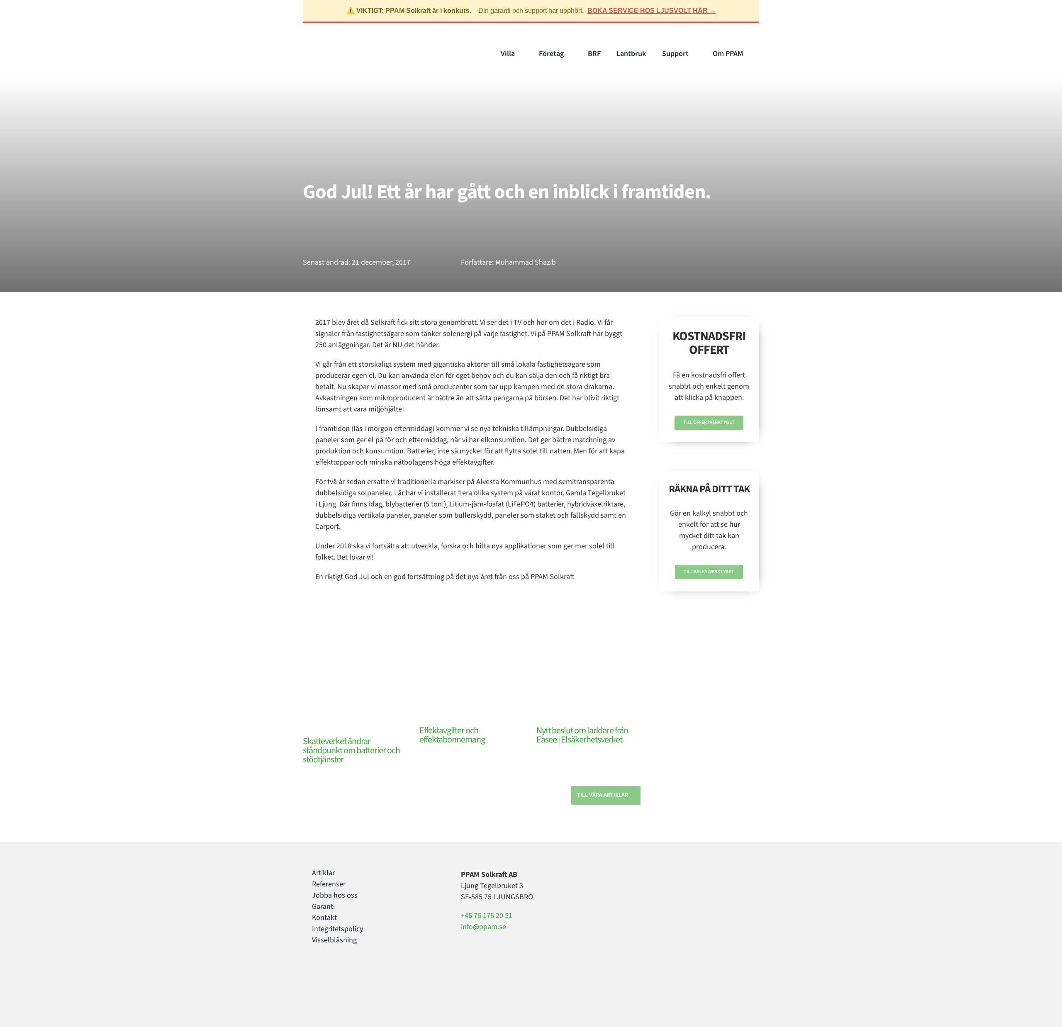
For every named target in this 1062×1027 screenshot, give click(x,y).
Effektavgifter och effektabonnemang (452, 735)
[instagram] (327, 974)
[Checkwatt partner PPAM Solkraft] (661, 903)
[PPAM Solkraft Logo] (339, 47)
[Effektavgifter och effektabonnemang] (471, 690)
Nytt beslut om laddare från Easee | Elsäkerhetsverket (582, 735)
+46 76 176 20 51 (486, 915)
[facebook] (314, 974)
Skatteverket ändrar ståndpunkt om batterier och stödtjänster (351, 750)
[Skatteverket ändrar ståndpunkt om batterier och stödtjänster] (355, 696)
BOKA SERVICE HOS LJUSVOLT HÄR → (651, 10)
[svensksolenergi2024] (663, 871)
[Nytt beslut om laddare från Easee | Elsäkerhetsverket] (588, 690)
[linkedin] (341, 974)
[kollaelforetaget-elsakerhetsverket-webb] (662, 941)
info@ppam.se (483, 927)
